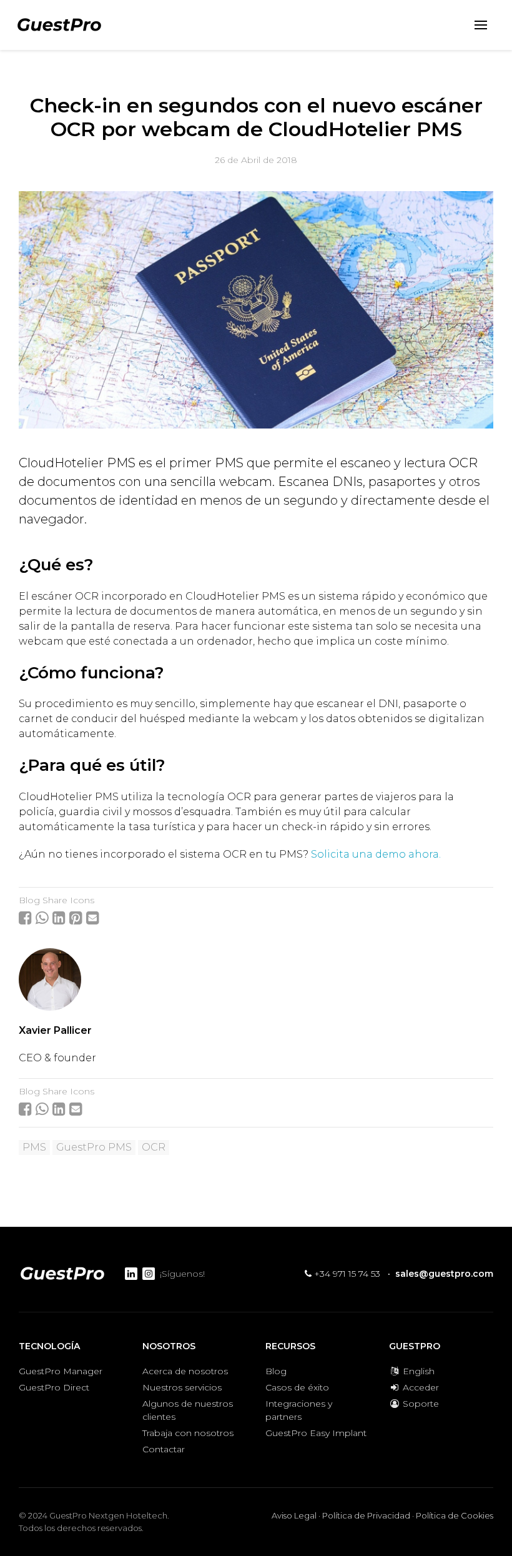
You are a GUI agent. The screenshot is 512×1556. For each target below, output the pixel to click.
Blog (276, 1371)
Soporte (419, 1403)
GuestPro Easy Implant (316, 1433)
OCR (153, 1147)
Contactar (163, 1449)
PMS (34, 1147)
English (417, 1371)
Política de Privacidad (366, 1515)
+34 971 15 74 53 (346, 1273)
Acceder (419, 1387)
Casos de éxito (297, 1387)
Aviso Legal (294, 1515)
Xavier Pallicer (55, 1030)
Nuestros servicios (182, 1387)
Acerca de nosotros (185, 1371)
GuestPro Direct (54, 1387)
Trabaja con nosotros (188, 1433)
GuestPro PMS (94, 1147)
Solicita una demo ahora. (376, 854)
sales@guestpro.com (444, 1273)
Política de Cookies (454, 1515)
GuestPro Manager (60, 1371)
